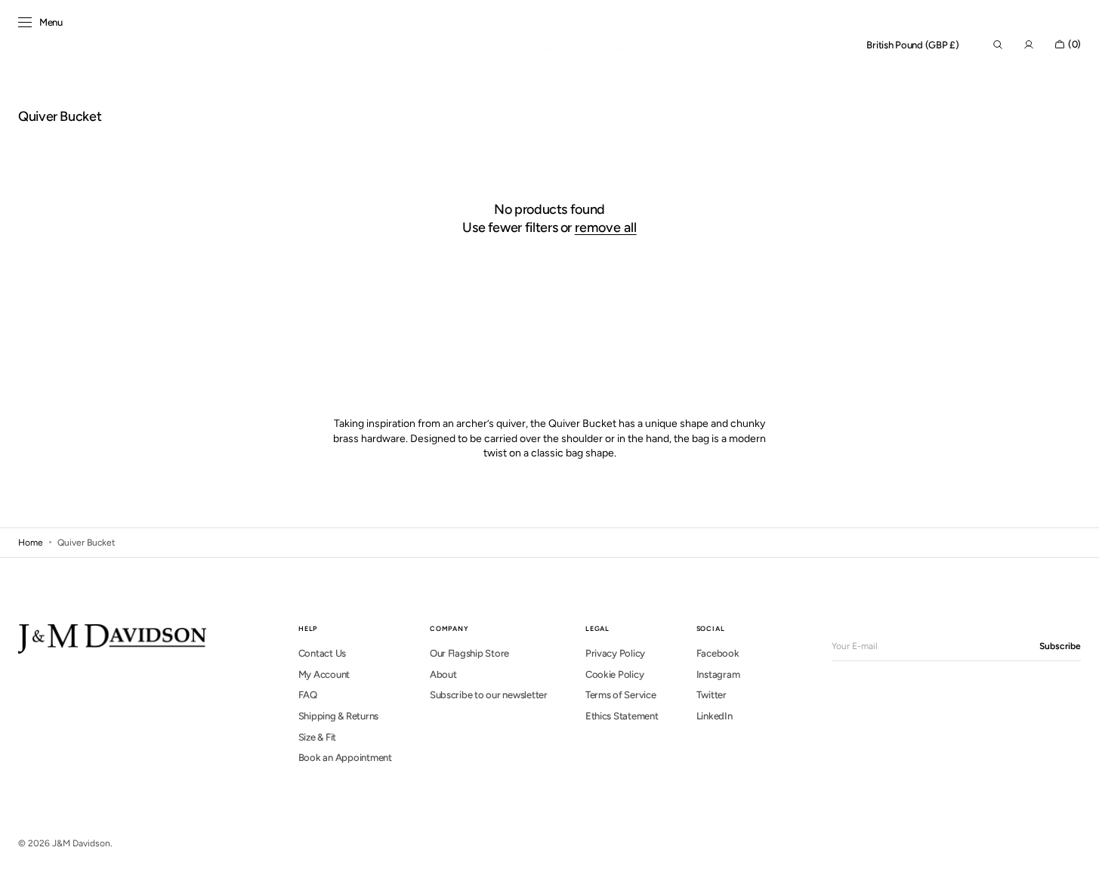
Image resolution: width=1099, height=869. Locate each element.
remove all (606, 227)
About (443, 674)
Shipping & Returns (338, 716)
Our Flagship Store (469, 653)
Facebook (717, 653)
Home (30, 542)
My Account (324, 674)
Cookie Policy (614, 674)
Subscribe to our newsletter (489, 694)
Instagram (718, 674)
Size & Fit (317, 737)
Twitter (711, 694)
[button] (912, 45)
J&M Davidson (81, 843)
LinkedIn (714, 716)
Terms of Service (620, 694)
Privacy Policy (615, 653)
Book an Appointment (345, 757)
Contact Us (322, 653)
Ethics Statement (622, 716)
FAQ (307, 694)
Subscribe (1060, 646)
